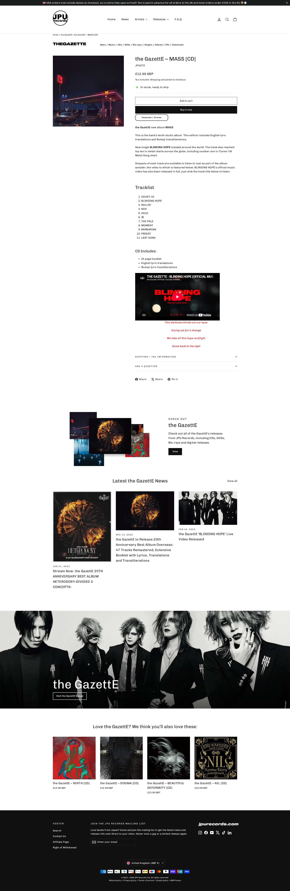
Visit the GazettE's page (69, 695)
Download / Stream (151, 117)
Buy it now (186, 109)
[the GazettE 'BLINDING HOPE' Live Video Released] (208, 508)
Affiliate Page (61, 841)
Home (111, 19)
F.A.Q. (178, 19)
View (175, 451)
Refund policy (115, 880)
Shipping (155, 79)
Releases (159, 19)
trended (176, 147)
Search (57, 830)
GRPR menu (176, 880)
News (125, 19)
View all (232, 480)
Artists (140, 19)
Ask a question (146, 366)
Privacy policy (129, 880)
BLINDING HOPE (151, 200)
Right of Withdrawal (64, 847)
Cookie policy (162, 880)
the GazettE (66, 35)
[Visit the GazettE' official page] (74, 43)
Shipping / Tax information (155, 356)
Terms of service (146, 880)
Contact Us (59, 836)
